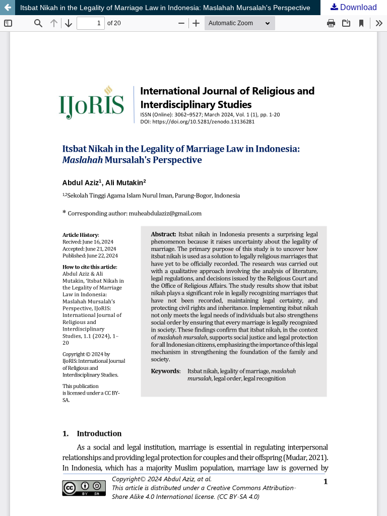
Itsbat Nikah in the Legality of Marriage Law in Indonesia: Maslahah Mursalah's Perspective (165, 8)
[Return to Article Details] (7, 7)
